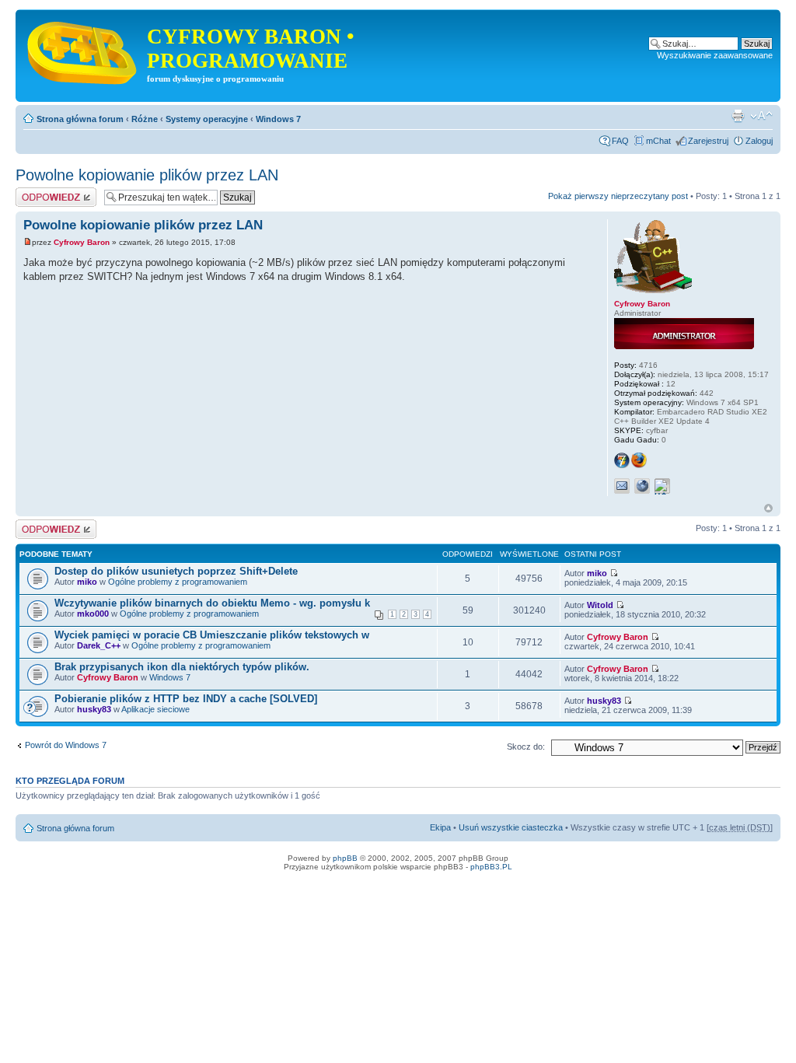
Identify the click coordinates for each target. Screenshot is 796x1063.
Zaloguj (759, 140)
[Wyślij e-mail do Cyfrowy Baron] (622, 486)
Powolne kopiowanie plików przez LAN (147, 175)
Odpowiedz (37, 192)
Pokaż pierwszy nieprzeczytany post (618, 196)
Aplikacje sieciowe (155, 709)
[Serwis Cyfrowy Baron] (83, 49)
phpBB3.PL (491, 866)
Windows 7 (278, 119)
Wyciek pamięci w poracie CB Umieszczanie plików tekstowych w (211, 635)
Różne (144, 119)
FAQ (620, 140)
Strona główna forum (80, 119)
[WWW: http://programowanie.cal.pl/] (642, 486)
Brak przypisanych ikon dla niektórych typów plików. (181, 667)
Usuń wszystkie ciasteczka (511, 827)
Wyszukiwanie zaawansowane (715, 55)
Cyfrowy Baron (82, 242)
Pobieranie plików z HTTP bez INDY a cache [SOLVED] (185, 699)
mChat (658, 140)
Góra (768, 508)
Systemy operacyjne (207, 119)
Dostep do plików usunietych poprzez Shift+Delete (176, 571)
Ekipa (440, 827)
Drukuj (737, 116)
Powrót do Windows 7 (65, 745)
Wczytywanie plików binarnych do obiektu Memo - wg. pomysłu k (212, 603)
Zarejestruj (708, 140)
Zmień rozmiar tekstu (761, 116)
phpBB (345, 858)
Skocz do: (526, 746)
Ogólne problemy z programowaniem (177, 581)
